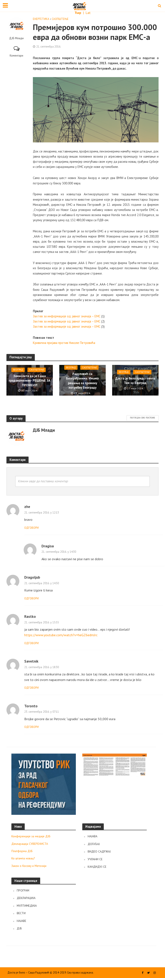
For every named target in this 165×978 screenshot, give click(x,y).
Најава (92, 836)
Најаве (21, 921)
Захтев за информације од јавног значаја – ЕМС (66, 316)
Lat (88, 12)
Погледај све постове (142, 417)
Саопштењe (60, 19)
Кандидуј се (97, 867)
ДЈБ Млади (16, 38)
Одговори (31, 528)
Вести (21, 913)
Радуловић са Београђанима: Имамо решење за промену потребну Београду (82, 381)
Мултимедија (27, 906)
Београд (18, 369)
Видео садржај (99, 851)
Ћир (78, 12)
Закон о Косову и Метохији (28, 866)
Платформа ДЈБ (22, 851)
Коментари (16, 55)
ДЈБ (19, 928)
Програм (23, 890)
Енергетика (41, 19)
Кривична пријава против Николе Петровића (64, 343)
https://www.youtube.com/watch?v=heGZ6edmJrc (61, 635)
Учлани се (95, 859)
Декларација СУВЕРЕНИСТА (29, 844)
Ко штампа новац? (23, 858)
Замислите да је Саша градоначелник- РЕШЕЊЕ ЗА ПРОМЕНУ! (29, 380)
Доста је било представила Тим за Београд (135, 380)
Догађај (94, 844)
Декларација (26, 898)
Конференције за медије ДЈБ (30, 836)
